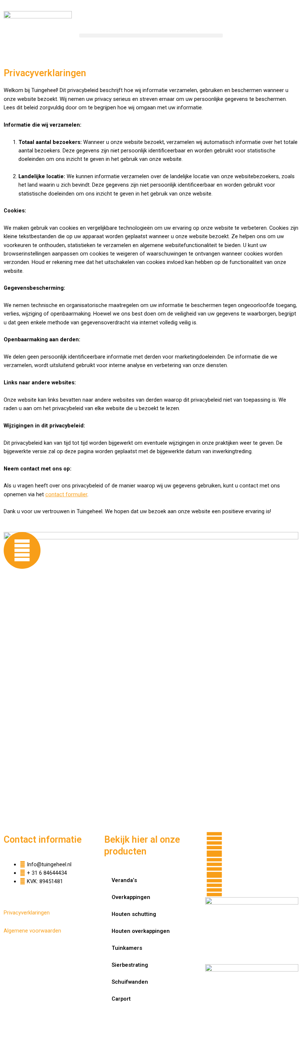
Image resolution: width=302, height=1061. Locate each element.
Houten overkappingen (141, 931)
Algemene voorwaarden (32, 930)
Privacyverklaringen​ (27, 912)
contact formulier (66, 494)
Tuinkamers (127, 948)
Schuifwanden (130, 982)
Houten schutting (134, 914)
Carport (121, 998)
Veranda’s (124, 880)
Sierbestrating (130, 965)
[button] (151, 36)
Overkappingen (131, 897)
